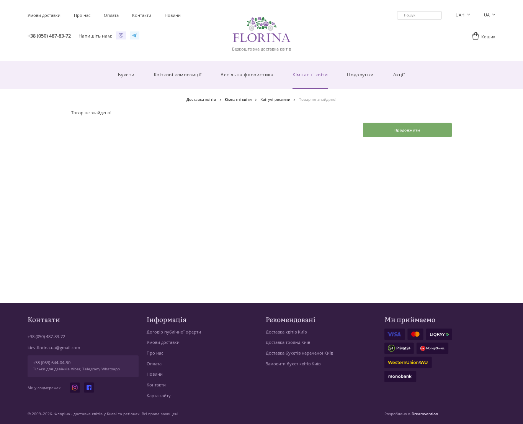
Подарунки (360, 74)
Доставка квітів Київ (286, 332)
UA (487, 15)
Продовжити (407, 130)
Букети (126, 74)
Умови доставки (163, 342)
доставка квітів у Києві (95, 413)
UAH (461, 15)
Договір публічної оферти (174, 332)
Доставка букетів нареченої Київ (299, 353)
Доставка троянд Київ (288, 342)
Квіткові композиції (177, 74)
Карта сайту (159, 395)
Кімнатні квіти (310, 74)
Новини (155, 374)
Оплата (154, 363)
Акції (399, 74)
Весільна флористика (247, 74)
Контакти (156, 385)
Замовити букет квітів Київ (293, 363)
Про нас (155, 353)
